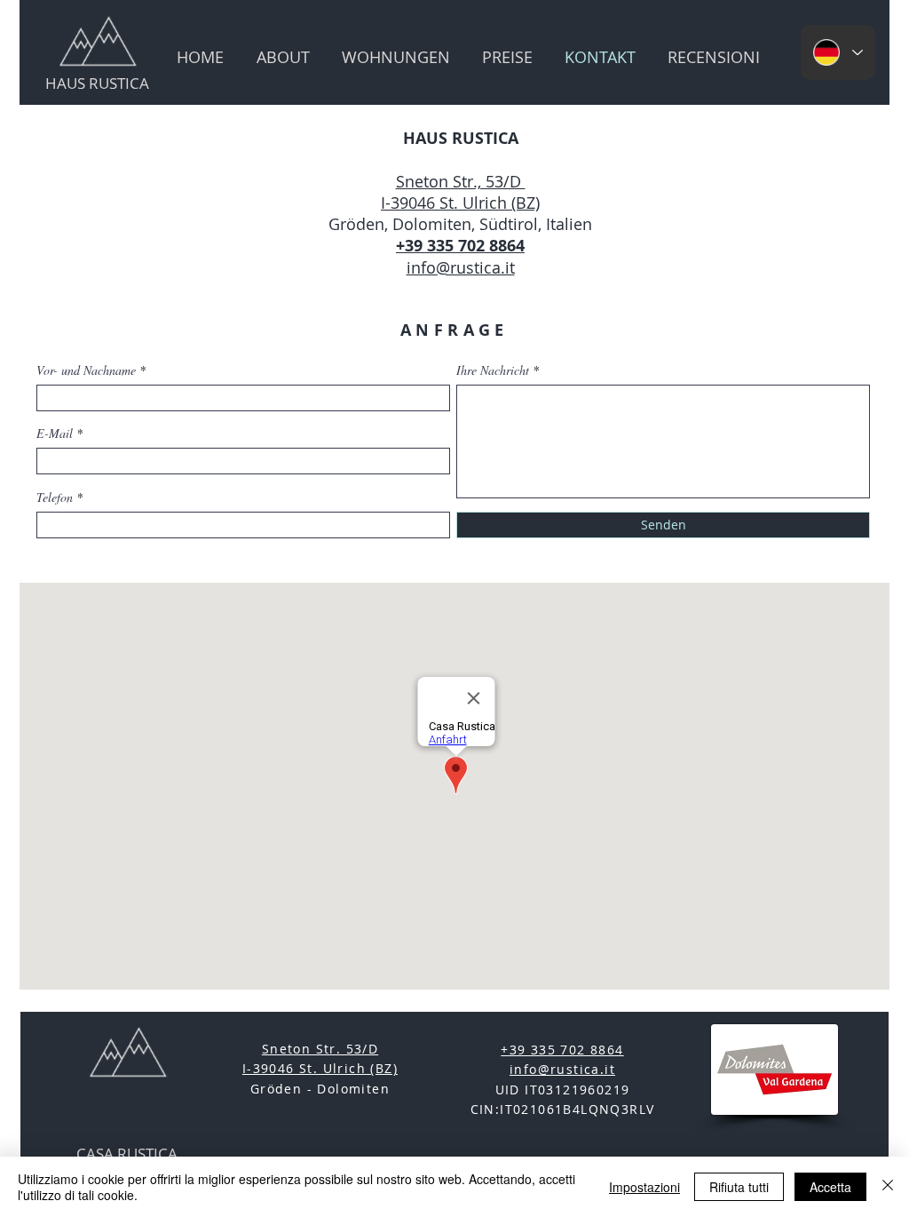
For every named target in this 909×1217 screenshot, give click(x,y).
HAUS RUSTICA (97, 83)
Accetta (830, 1187)
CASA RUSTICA (127, 1153)
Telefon (54, 497)
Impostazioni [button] (644, 1187)
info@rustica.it (461, 267)
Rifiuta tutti (739, 1187)
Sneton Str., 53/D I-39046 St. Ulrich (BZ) (460, 192)
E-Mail (54, 433)
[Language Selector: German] (838, 52)
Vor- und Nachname (86, 370)
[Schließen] (887, 1187)
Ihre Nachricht (492, 370)
